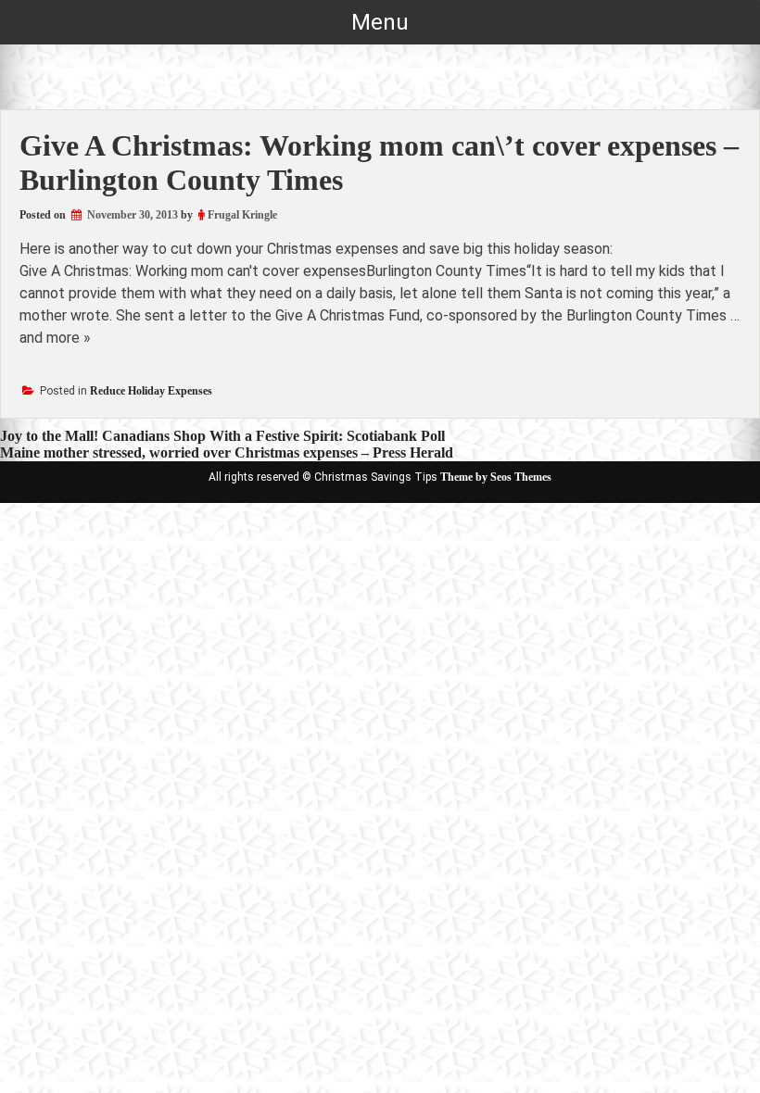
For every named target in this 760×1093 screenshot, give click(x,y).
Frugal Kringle (242, 214)
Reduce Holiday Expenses (151, 390)
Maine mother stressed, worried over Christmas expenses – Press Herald (226, 452)
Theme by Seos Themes (495, 477)
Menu (380, 22)
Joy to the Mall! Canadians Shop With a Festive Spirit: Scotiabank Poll (222, 436)
